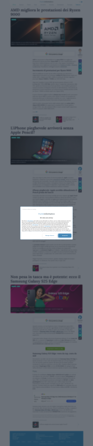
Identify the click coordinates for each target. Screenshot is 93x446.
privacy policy (64, 231)
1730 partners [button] (30, 220)
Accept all (65, 235)
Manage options (49, 235)
